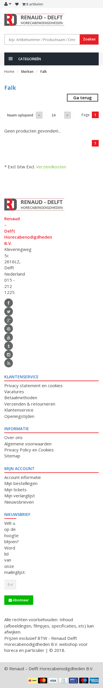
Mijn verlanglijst (19, 495)
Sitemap (12, 456)
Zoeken (89, 39)
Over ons (13, 437)
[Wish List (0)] (17, 4)
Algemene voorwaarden (28, 444)
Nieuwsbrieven (19, 502)
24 (54, 115)
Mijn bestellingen (20, 483)
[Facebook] (8, 303)
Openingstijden (19, 416)
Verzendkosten (51, 166)
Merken (27, 71)
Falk (43, 71)
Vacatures (14, 391)
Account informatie (22, 477)
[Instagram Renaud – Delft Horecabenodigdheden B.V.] (8, 354)
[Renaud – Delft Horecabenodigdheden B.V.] (10, 22)
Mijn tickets (15, 489)
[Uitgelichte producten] (8, 363)
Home (9, 71)
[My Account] (7, 3)
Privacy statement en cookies (33, 385)
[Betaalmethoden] (32, 680)
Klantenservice (18, 410)
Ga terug (82, 97)
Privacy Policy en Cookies (29, 450)
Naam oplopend (20, 115)
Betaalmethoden (20, 397)
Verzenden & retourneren (29, 404)
